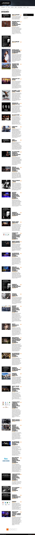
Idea (6, 7)
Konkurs (16, 7)
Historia (9, 7)
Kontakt (28, 7)
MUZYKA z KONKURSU (20, 7)
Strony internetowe (33, 534)
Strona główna (3, 7)
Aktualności (12, 7)
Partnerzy (24, 7)
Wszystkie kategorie (26, 17)
